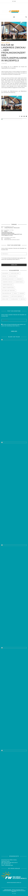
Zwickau (23, 299)
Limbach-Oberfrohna (8, 287)
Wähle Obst (5, 299)
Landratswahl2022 (7, 284)
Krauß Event (12, 276)
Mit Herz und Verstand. (8, 290)
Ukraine (22, 293)
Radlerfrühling (6, 293)
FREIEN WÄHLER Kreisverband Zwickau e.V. (18, 891)
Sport (15, 293)
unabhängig (5, 296)
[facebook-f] (13, 1)
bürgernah (5, 273)
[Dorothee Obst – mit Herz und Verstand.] (14, 9)
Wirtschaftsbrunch (16, 296)
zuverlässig (14, 299)
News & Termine (5, 42)
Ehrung (4, 276)
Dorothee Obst (15, 273)
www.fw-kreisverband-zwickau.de (14, 882)
